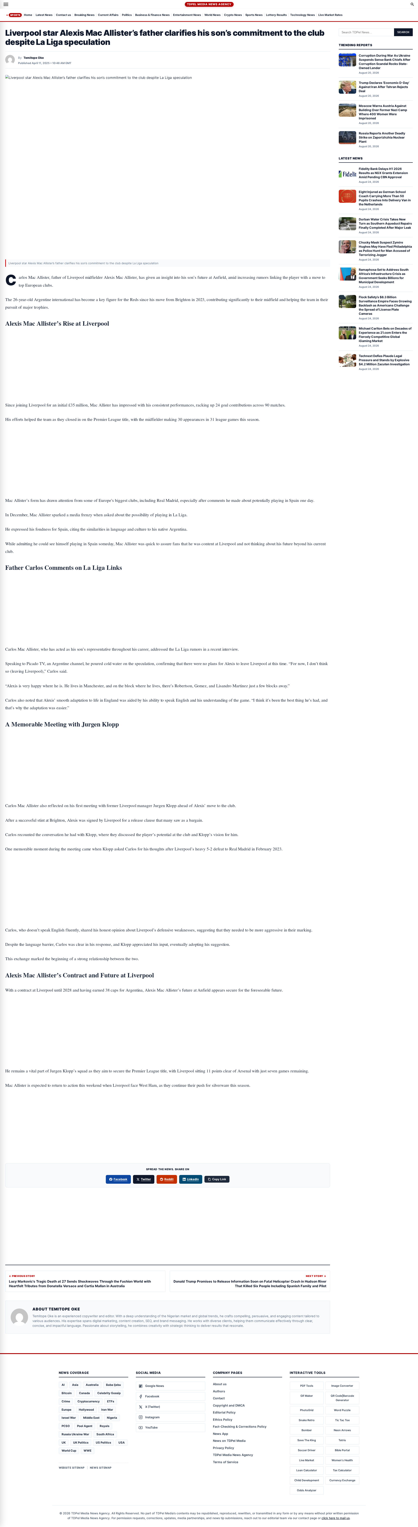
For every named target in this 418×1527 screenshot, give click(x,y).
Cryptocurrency (89, 1401)
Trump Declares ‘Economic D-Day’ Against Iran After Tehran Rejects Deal (384, 87)
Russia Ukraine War (75, 1434)
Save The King (306, 1440)
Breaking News (84, 15)
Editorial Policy (224, 1412)
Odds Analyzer (306, 1490)
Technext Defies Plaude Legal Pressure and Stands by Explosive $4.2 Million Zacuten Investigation (384, 360)
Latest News (44, 15)
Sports (15, 15)
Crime (66, 1401)
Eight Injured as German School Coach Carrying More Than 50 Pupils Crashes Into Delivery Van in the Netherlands (385, 198)
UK (64, 1442)
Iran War (107, 1409)
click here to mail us (336, 1518)
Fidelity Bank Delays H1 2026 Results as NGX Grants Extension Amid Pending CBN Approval (383, 173)
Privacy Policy (223, 1448)
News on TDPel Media (229, 1440)
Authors (219, 1391)
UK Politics (80, 1442)
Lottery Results (276, 15)
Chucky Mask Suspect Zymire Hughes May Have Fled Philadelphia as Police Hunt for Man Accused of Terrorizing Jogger (385, 248)
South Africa (105, 1434)
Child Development (306, 1480)
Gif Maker (306, 1395)
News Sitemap (101, 1467)
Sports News (254, 15)
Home (28, 15)
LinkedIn (193, 1179)
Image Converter (342, 1385)
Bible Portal (342, 1450)
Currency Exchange (342, 1480)
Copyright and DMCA (229, 1405)
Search (403, 32)
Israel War (69, 1417)
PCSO (66, 1426)
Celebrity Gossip (109, 1393)
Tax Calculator (342, 1470)
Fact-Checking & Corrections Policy (239, 1426)
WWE (87, 1450)
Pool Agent (84, 1426)
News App (220, 1434)
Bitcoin (67, 1393)
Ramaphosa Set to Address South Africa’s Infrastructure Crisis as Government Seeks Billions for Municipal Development (384, 276)
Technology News (302, 15)
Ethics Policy (222, 1419)
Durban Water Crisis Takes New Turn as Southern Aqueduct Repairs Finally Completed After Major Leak (385, 223)
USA (121, 1442)
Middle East (91, 1417)
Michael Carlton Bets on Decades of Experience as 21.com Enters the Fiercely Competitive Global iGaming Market (385, 335)
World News (212, 15)
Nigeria (112, 1417)
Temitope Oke (34, 57)
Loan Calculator (306, 1470)
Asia (75, 1384)
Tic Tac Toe (342, 1420)
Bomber (307, 1430)
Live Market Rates (330, 15)
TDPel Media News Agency (209, 4)
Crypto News (233, 15)
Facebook (121, 1179)
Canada (84, 1393)
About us (220, 1384)
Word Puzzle (342, 1410)
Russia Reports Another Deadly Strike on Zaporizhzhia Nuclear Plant (382, 137)
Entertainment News (187, 15)
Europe (66, 1409)
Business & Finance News (152, 15)
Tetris (342, 1440)
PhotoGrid (307, 1410)
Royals (104, 1426)
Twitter (146, 1179)
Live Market (306, 1460)
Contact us (63, 15)
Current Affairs (108, 15)
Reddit (169, 1179)
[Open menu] (6, 4)
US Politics (103, 1442)
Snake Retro (307, 1420)
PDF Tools (306, 1385)
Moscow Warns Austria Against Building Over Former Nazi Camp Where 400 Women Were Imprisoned (383, 112)
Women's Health (342, 1460)
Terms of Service (225, 1462)
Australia (92, 1384)
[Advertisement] (167, 351)
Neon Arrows (342, 1430)
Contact (219, 1398)
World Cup (69, 1450)
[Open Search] (412, 4)
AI (63, 1384)
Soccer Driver (306, 1450)
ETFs (110, 1401)
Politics (127, 15)
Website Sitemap (72, 1467)
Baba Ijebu (113, 1384)
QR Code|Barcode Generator (342, 1398)
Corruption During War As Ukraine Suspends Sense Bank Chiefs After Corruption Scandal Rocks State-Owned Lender (384, 62)
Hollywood (86, 1409)
